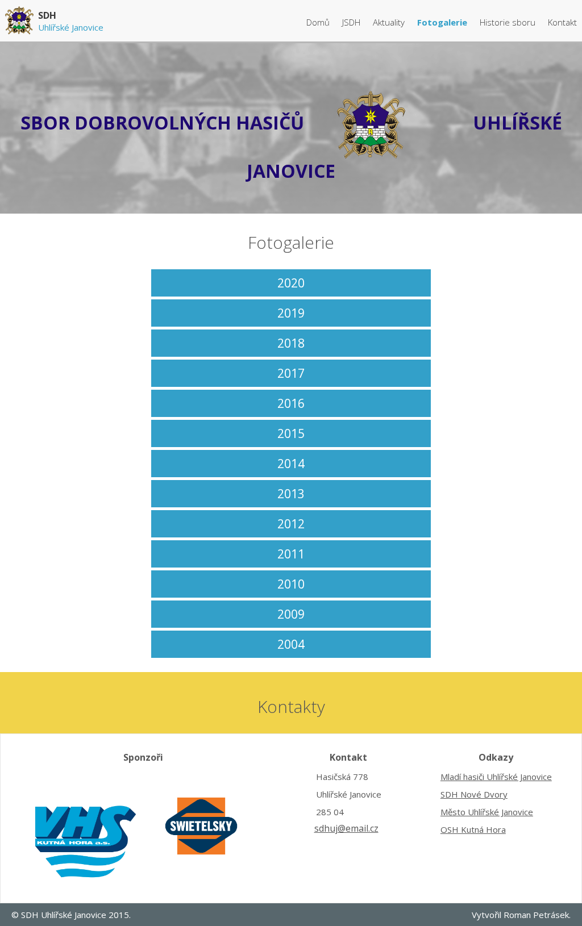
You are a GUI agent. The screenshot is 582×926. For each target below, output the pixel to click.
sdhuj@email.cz (346, 828)
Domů (319, 22)
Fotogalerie (443, 22)
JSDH (351, 22)
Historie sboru (509, 22)
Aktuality (390, 22)
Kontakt (562, 22)
